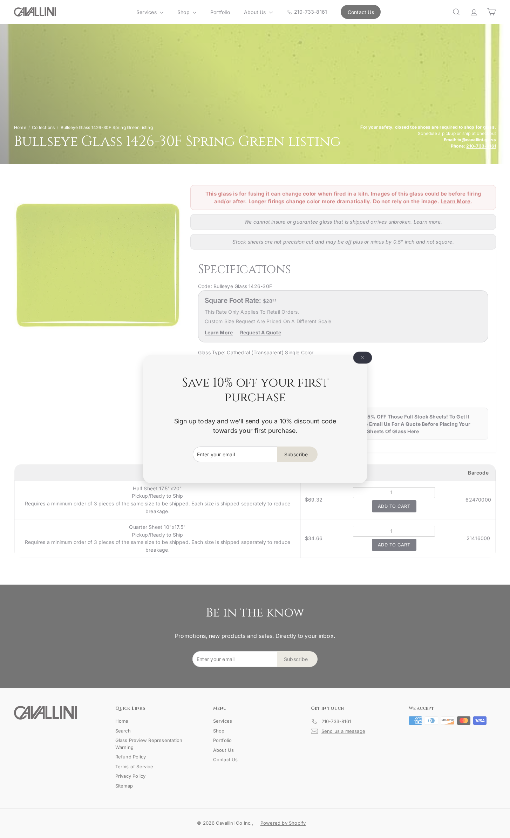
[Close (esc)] (362, 358)
